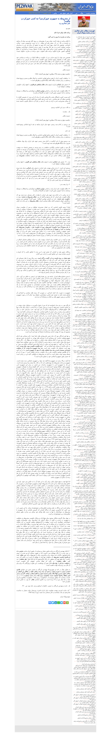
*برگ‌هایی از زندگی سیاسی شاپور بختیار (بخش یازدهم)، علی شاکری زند (84, 153)
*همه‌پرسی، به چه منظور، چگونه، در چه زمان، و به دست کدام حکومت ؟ (84, 468)
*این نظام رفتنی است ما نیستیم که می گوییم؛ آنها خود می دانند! (85, 424)
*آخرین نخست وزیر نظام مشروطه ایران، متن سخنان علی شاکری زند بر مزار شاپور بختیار (84, 139)
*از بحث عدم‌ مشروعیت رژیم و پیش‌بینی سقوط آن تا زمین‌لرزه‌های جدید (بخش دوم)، (84, 460)
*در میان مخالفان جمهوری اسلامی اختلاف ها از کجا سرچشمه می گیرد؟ (84, 427)
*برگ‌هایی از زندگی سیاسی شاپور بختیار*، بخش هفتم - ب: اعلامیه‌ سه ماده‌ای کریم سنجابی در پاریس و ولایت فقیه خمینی (84, 181)
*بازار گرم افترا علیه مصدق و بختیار (84, 692)
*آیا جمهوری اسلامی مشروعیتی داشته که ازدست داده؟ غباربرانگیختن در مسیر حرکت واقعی (84, 225)
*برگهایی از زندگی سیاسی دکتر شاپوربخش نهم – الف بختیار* (84, 167)
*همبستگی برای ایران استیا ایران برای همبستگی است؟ (85, 176)
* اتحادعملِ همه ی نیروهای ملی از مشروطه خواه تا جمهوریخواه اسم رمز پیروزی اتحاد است (85, 229)
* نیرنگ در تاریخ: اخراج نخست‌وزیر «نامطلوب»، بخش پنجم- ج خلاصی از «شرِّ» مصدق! (84, 57)
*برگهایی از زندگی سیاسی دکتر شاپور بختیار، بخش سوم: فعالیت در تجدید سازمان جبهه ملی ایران (85, 200)
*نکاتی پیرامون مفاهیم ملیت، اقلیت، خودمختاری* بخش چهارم (85, 474)
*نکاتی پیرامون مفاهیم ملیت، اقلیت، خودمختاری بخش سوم (85, 477)
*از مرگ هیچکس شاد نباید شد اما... (84, 519)
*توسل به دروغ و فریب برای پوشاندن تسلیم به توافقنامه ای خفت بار (84, 615)
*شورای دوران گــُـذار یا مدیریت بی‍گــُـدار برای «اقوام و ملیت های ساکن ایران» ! (84, 384)
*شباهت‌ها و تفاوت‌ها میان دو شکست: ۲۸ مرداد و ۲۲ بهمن (84, 103)
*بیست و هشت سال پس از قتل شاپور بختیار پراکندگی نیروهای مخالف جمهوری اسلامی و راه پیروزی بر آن (84, 398)
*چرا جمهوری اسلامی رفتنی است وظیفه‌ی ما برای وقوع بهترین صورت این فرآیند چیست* (84, 455)
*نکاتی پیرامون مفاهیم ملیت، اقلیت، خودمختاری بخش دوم (85, 480)
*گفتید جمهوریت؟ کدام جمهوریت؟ (84, 538)
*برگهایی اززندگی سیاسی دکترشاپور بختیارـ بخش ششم (85, 187)
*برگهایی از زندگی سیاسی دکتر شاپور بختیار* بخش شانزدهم (85, 117)
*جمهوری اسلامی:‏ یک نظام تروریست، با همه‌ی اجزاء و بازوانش (84, 416)
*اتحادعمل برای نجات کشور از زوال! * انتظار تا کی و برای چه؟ (85, 261)
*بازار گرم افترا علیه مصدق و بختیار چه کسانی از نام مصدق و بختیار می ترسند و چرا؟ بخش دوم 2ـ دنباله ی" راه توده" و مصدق (84, 685)
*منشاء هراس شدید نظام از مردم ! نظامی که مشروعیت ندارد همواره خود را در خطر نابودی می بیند (84, 602)
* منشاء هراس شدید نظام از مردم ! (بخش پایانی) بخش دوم (84, 595)
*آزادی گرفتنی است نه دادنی (85, 452)
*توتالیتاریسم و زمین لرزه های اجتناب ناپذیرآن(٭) (85, 712)
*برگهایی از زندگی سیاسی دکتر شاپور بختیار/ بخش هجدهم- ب (85, 111)
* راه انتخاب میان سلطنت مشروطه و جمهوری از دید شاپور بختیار (85, 264)
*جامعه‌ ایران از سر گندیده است (83, 422)
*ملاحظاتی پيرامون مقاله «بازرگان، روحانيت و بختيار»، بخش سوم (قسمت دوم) (85, 642)
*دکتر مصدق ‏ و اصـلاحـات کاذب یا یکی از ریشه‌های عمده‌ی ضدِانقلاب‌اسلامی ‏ (84, 515)
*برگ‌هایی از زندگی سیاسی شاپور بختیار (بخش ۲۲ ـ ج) (84, 83)
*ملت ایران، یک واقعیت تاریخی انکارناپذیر (87, 221)
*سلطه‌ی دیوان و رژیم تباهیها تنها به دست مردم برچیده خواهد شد (84, 526)
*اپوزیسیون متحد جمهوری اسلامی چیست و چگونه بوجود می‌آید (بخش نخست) (84, 68)
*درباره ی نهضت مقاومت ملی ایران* (87, 233)
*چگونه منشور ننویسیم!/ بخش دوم (84, 164)
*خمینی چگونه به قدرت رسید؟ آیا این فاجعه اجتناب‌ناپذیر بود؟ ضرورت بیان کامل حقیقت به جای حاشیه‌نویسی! (84, 237)
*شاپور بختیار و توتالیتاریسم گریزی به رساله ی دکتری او (85, 53)
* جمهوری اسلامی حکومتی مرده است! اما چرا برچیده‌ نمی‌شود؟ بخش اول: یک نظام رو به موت (84, 128)
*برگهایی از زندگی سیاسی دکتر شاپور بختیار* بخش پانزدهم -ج (85, 121)
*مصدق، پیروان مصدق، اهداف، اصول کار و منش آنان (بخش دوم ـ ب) (84, 695)
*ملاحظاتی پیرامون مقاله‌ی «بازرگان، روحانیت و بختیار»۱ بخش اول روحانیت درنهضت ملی (85, 655)
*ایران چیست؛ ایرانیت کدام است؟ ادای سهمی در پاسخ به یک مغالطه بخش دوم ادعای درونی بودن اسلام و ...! (84, 410)
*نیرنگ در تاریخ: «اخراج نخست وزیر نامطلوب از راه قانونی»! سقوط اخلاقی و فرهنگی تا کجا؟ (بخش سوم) (84, 97)
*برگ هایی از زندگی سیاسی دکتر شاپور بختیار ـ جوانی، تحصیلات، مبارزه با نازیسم (84, 208)
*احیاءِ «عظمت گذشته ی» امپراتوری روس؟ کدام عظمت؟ (85, 250)
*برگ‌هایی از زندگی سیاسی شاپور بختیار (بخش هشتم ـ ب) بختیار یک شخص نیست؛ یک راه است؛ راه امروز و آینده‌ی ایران (84, 172)
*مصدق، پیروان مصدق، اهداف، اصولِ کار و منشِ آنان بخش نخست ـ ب (84, 701)
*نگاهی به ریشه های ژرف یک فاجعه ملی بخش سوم (84, 280)
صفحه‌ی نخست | (89, 13)
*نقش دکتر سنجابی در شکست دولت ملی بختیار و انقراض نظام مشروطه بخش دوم (84, 585)
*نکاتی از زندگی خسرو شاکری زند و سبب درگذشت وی (84, 612)
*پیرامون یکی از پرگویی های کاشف (84, 622)
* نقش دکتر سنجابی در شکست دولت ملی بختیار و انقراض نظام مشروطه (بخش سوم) (84, 581)
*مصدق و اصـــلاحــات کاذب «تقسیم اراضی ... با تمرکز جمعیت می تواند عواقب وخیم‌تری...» (84, 511)
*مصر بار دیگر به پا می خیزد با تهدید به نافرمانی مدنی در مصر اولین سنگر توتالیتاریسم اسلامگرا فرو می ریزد (84, 660)
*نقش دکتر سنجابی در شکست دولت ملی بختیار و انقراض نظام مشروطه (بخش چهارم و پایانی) (84, 576)
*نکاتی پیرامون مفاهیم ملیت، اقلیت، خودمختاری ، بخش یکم (85, 484)
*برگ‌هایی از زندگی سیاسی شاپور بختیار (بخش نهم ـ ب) (84, 161)
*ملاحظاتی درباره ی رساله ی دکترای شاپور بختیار (85, 433)
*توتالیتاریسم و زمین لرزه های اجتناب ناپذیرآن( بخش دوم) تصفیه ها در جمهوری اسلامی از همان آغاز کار (84, 708)
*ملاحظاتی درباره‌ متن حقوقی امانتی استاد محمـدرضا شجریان (84, 290)
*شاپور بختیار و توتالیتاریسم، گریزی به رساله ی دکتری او (85, 272)
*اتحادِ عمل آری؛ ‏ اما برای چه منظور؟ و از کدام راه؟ (84, 419)
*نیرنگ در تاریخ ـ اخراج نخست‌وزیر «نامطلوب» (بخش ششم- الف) (84, 50)
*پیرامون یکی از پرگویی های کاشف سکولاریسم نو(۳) (86, 618)
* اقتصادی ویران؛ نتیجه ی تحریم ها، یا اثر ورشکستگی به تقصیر (84, 450)
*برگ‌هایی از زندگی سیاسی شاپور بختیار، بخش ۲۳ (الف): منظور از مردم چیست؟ (84, 77)
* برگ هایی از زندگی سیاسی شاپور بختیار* (86, 357)
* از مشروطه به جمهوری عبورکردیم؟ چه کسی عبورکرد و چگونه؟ (84, 294)
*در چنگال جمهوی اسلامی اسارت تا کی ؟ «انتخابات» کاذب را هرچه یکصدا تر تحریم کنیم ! (84, 545)
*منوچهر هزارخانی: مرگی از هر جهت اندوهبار (85, 241)
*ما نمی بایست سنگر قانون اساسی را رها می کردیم (84, 430)
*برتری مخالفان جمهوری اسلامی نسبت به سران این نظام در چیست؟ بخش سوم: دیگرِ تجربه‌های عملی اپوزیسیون (84, 321)
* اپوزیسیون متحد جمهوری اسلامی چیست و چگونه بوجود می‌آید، (84, 64)
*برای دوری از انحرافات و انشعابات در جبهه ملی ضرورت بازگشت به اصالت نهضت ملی (85, 257)
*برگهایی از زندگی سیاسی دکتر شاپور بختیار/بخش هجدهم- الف (85, 114)
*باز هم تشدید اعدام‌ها (86, 156)
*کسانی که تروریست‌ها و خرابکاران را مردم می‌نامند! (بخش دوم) (85, 560)
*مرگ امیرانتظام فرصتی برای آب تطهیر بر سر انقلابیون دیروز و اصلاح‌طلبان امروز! (84, 446)
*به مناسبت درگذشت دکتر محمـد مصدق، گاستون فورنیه (84, 93)
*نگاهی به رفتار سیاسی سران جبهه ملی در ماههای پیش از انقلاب (83, 638)
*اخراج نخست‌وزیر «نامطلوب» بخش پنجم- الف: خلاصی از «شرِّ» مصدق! (84, 60)
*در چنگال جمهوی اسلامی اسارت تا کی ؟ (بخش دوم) (84, 541)
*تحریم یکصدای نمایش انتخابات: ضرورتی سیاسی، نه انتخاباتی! (84, 375)
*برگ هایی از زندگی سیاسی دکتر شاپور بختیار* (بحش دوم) (84, 204)
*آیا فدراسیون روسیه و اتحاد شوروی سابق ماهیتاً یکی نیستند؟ (84, 244)
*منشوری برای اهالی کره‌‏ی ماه (84, 184)
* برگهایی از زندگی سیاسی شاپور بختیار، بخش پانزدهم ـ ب (84, 124)
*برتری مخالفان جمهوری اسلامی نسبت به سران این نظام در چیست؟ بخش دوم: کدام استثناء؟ (84, 325)
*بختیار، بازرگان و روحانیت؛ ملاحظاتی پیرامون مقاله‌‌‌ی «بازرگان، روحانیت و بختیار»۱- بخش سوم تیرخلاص (84, 647)
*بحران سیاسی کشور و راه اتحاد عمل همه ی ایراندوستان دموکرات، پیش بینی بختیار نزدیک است (84, 268)
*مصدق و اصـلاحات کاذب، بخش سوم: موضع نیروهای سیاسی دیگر (85, 507)
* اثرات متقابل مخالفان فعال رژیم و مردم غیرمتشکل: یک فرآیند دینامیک (84, 275)
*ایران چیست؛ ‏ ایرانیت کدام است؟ (84, 413)
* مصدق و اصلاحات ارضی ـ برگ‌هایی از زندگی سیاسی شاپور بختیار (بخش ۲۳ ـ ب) (84, 72)
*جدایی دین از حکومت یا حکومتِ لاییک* (86, 471)
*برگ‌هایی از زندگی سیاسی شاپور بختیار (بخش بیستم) (84, 100)
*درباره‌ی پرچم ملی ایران (85, 664)
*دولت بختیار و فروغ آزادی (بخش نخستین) (86, 718)
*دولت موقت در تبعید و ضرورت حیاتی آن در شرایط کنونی (84, 211)
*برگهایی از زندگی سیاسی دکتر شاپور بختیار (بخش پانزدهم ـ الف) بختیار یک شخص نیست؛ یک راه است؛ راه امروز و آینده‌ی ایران (85, 133)
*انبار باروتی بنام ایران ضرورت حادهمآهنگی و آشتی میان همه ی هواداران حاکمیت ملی (84, 379)
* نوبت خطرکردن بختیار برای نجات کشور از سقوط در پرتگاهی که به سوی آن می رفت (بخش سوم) (84, 564)
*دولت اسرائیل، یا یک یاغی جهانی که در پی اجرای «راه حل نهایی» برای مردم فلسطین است (84, 628)
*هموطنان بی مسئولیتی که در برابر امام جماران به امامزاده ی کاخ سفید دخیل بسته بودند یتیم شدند (84, 301)
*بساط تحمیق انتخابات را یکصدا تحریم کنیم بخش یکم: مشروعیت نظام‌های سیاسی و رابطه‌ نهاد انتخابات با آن (85, 392)
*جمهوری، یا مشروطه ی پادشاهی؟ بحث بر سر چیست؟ (84, 436)
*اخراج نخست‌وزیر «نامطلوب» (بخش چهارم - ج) (85, 80)
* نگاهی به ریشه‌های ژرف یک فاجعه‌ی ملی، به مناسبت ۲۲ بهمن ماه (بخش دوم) (85, 284)
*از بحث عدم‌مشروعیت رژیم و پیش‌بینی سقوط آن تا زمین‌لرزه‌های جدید (84, 464)
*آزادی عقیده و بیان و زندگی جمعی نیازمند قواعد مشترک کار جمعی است (84, 338)
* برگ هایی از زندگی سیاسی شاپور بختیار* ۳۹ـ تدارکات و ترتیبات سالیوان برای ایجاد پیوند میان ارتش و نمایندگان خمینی (84, 353)
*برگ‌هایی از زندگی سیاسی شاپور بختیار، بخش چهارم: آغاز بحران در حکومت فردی (84, 195)
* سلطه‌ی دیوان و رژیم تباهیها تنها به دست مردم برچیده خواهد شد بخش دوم (84, 523)
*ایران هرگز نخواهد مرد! (85, 341)
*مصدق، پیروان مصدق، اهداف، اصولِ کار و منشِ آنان (84, 698)
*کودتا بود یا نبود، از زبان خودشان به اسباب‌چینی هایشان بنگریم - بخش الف (85, 38)
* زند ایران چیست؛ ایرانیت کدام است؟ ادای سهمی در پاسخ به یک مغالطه (84, 405)
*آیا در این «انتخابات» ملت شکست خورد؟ (86, 532)
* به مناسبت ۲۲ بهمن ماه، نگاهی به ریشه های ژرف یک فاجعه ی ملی (84, 287)
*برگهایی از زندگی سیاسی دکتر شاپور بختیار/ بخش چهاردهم (85, 142)
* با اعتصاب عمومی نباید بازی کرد (84, 439)
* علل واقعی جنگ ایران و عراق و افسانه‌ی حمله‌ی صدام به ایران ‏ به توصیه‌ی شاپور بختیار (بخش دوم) (84, 498)
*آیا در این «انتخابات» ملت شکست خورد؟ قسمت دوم (84, 529)
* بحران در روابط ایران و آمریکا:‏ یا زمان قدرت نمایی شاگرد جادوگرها (84, 401)
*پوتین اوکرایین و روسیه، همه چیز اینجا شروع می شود (85, 247)
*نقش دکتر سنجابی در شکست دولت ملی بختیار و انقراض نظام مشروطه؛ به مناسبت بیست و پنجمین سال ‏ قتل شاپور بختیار (83, 591)
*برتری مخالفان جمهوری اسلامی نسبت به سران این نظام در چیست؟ (84, 329)
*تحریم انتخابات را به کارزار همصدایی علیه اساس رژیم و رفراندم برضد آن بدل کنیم (84, 364)
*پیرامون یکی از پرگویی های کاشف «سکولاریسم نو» (86, 624)
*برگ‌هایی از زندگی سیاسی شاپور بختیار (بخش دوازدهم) (84, 150)
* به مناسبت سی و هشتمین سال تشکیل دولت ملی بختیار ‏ (84, 572)
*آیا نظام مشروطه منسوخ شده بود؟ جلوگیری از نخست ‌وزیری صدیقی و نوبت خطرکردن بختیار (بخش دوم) (84, 568)
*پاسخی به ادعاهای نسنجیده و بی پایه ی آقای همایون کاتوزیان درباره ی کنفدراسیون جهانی (83, 673)
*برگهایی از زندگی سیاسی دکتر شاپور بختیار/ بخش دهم (85, 158)
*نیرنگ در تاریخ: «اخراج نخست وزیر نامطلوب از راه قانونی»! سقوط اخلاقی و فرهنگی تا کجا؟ (84, 108)
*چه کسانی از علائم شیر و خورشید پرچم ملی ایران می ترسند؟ (84, 721)
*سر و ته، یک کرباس (87, 277)
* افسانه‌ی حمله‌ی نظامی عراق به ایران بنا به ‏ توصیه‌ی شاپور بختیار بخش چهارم (84, 488)
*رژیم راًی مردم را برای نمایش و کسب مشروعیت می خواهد (85, 606)
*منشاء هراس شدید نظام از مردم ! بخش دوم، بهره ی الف (84, 598)
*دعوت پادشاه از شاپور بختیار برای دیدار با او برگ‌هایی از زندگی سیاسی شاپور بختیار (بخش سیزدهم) (84, 146)
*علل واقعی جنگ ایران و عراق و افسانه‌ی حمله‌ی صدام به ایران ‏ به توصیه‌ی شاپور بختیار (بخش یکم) (84, 503)
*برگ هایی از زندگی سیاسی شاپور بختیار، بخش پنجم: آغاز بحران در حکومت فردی (84, 191)
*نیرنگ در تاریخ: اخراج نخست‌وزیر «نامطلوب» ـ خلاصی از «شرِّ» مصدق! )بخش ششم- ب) (85, 46)
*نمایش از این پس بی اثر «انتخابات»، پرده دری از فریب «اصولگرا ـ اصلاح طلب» (84, 347)
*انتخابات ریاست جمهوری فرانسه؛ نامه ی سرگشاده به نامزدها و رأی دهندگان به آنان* (84, 550)
